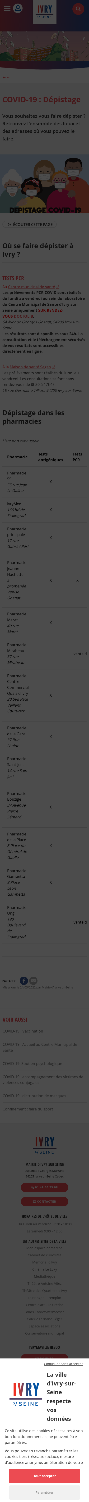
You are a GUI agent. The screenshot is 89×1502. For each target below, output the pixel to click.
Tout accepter (44, 1476)
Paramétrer (45, 1492)
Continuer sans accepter (63, 1364)
